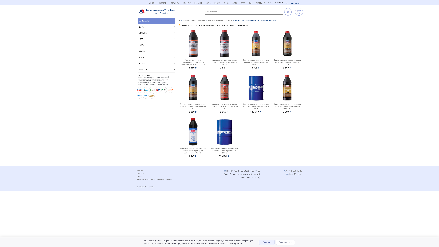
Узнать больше (285, 242)
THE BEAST (260, 3)
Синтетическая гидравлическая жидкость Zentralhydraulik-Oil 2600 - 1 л (287, 106)
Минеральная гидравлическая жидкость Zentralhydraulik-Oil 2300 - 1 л (224, 62)
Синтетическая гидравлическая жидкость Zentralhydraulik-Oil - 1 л (287, 62)
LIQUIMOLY (187, 3)
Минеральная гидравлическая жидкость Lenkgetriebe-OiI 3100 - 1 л (224, 106)
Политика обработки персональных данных (154, 179)
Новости (162, 3)
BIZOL (226, 3)
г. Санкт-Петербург (160, 11)
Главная (140, 171)
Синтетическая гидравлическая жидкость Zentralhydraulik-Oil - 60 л (256, 106)
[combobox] (243, 12)
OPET (243, 3)
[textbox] (243, 12)
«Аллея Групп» (144, 75)
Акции (152, 3)
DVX (250, 3)
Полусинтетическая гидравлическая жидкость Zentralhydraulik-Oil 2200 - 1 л (193, 62)
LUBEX (234, 3)
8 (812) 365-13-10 (275, 2)
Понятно (266, 242)
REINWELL (198, 3)
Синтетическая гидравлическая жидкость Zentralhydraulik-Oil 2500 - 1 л (256, 62)
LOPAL (208, 3)
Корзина (140, 176)
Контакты (174, 3)
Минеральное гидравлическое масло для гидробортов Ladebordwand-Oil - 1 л (193, 150)
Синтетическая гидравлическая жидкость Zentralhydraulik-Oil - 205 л (224, 150)
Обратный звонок (293, 3)
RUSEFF (217, 3)
